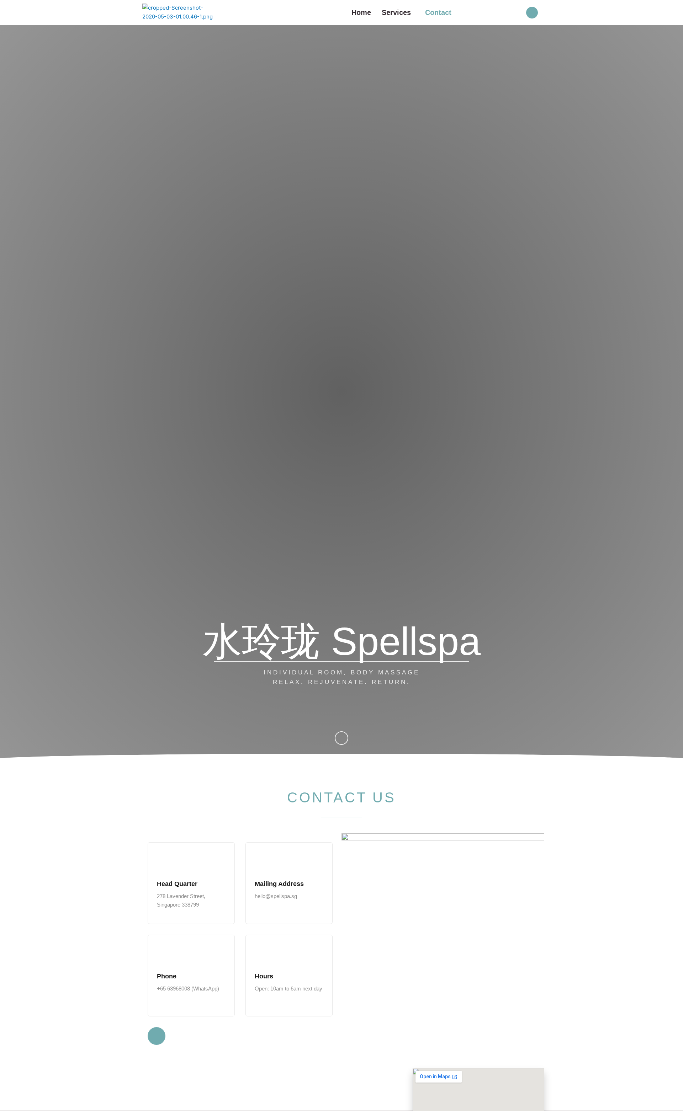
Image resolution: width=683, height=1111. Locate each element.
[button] (398, 12)
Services (396, 12)
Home (361, 12)
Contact (438, 12)
